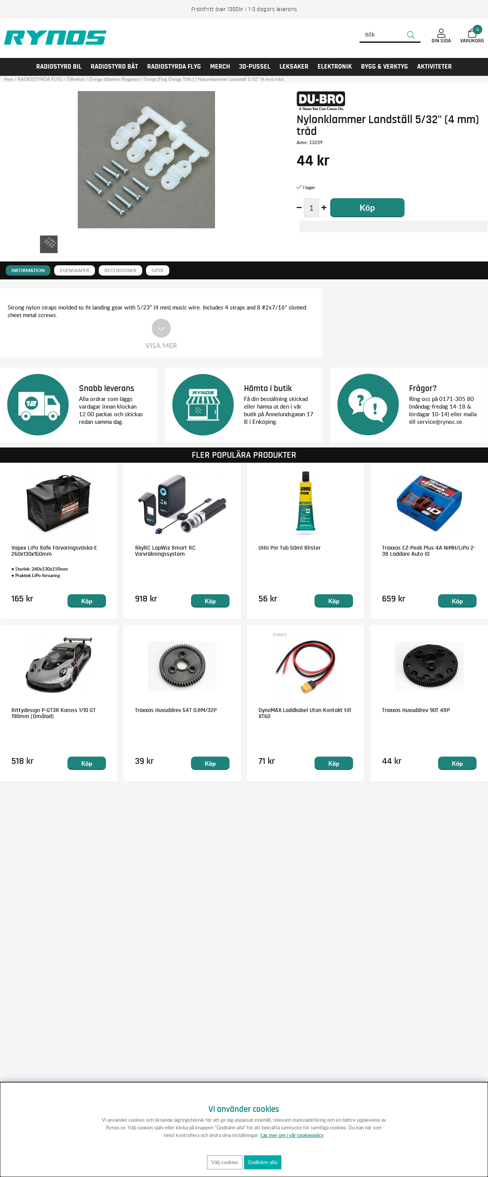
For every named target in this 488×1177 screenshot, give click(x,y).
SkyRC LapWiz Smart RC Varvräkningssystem (165, 551)
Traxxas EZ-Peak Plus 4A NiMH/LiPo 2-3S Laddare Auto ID (428, 551)
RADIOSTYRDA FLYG (174, 66)
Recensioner (120, 270)
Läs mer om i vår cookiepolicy (292, 1135)
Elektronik (335, 66)
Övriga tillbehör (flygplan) (114, 79)
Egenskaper (74, 270)
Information (28, 270)
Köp (86, 601)
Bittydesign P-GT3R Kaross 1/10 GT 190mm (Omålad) (53, 713)
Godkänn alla (262, 1162)
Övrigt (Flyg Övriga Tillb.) (169, 79)
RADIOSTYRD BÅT (114, 66)
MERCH (220, 66)
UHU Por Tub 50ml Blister (289, 548)
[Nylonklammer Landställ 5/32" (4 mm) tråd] (49, 244)
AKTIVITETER (434, 66)
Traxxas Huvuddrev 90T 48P (416, 710)
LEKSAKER (293, 66)
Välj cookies (224, 1162)
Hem (8, 79)
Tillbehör (76, 79)
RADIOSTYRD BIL (59, 66)
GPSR (158, 270)
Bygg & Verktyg (384, 66)
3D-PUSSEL (254, 66)
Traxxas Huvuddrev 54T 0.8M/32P (176, 710)
